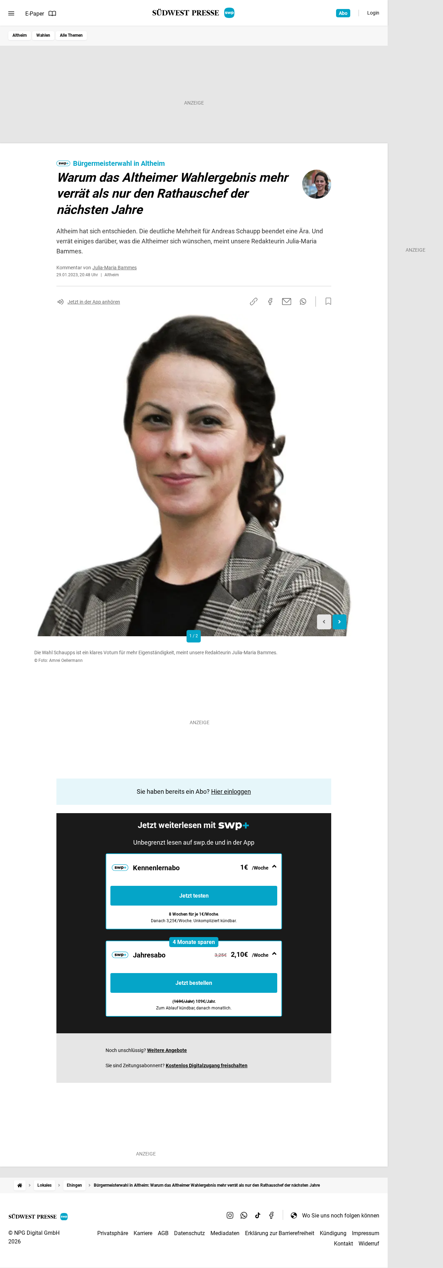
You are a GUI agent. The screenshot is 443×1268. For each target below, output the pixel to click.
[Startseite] (20, 1185)
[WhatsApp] (244, 1215)
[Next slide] (340, 621)
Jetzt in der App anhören (93, 302)
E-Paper (34, 13)
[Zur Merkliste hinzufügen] (326, 301)
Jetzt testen (194, 895)
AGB (163, 1233)
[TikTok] (257, 1215)
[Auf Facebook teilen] (270, 301)
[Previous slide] (324, 621)
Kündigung (333, 1233)
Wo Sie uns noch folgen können (340, 1215)
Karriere (143, 1233)
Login (373, 13)
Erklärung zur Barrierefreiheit (279, 1233)
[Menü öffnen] (11, 13)
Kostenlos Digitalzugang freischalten (206, 1065)
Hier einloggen (231, 791)
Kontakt (343, 1243)
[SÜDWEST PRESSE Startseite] (194, 13)
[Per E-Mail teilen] (286, 301)
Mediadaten (224, 1233)
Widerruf (369, 1243)
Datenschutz (189, 1233)
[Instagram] (230, 1215)
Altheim (19, 35)
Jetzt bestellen (193, 983)
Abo (343, 13)
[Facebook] (271, 1215)
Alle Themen (71, 35)
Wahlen (43, 35)
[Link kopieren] (254, 301)
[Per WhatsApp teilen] (303, 301)
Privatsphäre (112, 1233)
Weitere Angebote (167, 1050)
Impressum (365, 1233)
